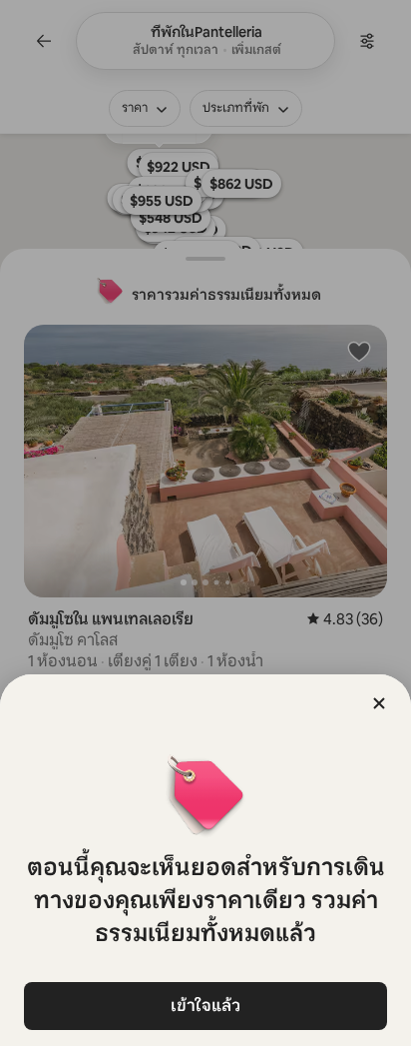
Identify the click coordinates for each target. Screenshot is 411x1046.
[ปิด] (379, 703)
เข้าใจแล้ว (205, 1005)
